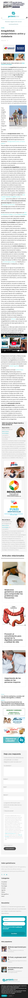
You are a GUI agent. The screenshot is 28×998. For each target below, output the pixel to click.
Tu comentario (7, 765)
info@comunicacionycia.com (10, 833)
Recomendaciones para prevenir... (15, 968)
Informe (13, 319)
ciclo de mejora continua (9, 262)
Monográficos (5, 894)
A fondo (2, 27)
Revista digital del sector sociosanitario (13, 23)
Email (5, 787)
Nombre (5, 779)
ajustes (13, 993)
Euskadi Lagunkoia (14, 366)
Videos (3, 892)
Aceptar (4, 995)
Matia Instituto (8, 317)
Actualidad (4, 882)
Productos (4, 884)
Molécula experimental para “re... (17, 947)
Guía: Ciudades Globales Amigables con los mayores (13, 196)
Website (5, 795)
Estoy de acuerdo (9, 810)
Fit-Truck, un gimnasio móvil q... (17, 958)
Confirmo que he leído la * (12, 927)
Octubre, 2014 (3, 40)
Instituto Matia (19, 370)
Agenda (3, 890)
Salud (2, 896)
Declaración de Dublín (18, 236)
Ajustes (10, 995)
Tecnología (4, 886)
